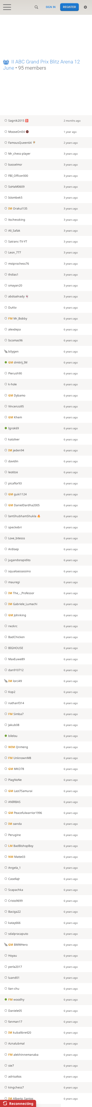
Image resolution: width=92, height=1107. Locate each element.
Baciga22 (14, 912)
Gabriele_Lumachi (22, 604)
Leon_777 (14, 252)
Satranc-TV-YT (17, 241)
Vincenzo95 (16, 406)
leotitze (13, 472)
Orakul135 (17, 208)
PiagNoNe (15, 780)
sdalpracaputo (18, 934)
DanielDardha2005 (24, 505)
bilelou (12, 736)
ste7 (11, 1066)
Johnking (17, 615)
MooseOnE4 (16, 132)
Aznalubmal (16, 1043)
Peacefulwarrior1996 (25, 813)
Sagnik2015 (16, 121)
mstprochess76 (18, 264)
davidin (13, 461)
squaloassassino (19, 571)
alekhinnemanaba (23, 1055)
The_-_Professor (21, 593)
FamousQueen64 (20, 143)
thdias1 (13, 274)
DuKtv (12, 307)
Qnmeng (18, 747)
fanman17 (15, 1022)
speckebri (15, 527)
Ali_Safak (14, 231)
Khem (15, 417)
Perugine (14, 835)
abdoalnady (16, 296)
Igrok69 (13, 428)
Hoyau (12, 956)
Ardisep (13, 549)
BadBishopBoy (20, 846)
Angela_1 (14, 868)
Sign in (51, 7)
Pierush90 (15, 373)
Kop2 (11, 692)
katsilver (14, 439)
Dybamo (16, 395)
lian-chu (13, 989)
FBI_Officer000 (18, 176)
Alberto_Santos (20, 1099)
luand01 (14, 978)
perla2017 (15, 967)
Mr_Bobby (17, 318)
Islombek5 (15, 198)
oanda (15, 824)
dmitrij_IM (17, 362)
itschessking (16, 220)
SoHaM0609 (16, 187)
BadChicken (16, 637)
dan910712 (16, 670)
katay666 (14, 923)
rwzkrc (12, 626)
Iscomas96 (15, 340)
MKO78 (16, 769)
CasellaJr (14, 879)
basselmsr (15, 164)
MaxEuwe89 (16, 659)
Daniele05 (15, 1011)
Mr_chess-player (19, 154)
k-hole (12, 384)
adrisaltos (14, 1076)
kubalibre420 (19, 1033)
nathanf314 (16, 703)
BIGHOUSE (15, 648)
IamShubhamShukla (22, 516)
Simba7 (16, 714)
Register (69, 7)
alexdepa (14, 329)
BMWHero (18, 945)
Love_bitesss (16, 538)
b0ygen (13, 351)
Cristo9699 (15, 901)
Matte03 (16, 857)
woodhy (16, 999)
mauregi (14, 582)
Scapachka (15, 890)
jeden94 (16, 450)
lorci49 (15, 681)
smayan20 (15, 285)
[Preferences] (85, 7)
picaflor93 (15, 483)
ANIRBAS (14, 802)
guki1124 (17, 494)
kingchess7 (16, 1087)
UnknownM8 (19, 758)
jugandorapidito (19, 560)
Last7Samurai (20, 791)
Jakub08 (13, 725)
